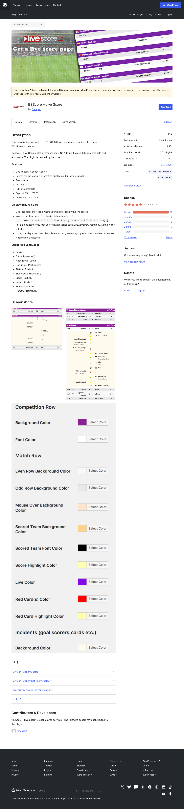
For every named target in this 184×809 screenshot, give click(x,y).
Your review (130, 237)
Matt (146, 765)
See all (169, 237)
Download (165, 107)
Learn (79, 761)
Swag (114, 774)
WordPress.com (151, 761)
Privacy (15, 774)
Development (69, 121)
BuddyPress (150, 774)
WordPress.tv (84, 774)
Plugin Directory (19, 14)
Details (18, 121)
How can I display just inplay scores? (31, 681)
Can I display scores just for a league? (32, 690)
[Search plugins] (42, 24)
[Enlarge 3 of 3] (112, 407)
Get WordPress (170, 5)
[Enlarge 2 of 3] (112, 311)
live (159, 171)
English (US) (166, 165)
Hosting (15, 770)
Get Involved (116, 761)
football (152, 171)
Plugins (47, 770)
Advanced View (132, 185)
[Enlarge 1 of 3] (58, 311)
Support (168, 121)
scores (168, 177)
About (14, 761)
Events (113, 765)
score (160, 177)
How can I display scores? (26, 672)
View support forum (134, 261)
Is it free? (16, 699)
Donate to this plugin (135, 290)
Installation (50, 121)
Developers (82, 770)
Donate (114, 770)
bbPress (148, 770)
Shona (42, 791)
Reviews (32, 121)
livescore (167, 171)
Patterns (48, 774)
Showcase (49, 761)
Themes (48, 765)
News (14, 765)
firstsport (36, 109)
